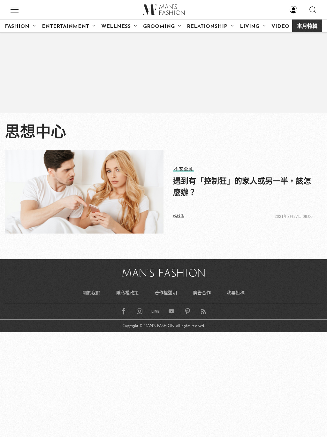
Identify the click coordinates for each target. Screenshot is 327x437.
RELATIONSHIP (207, 26)
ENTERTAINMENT (65, 26)
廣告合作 (202, 292)
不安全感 (183, 168)
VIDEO (280, 26)
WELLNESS (116, 26)
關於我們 (91, 292)
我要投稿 (236, 292)
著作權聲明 (166, 292)
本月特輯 (307, 26)
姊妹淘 (179, 216)
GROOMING (159, 26)
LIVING (249, 26)
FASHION (17, 26)
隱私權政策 (127, 292)
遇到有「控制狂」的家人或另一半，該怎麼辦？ (242, 187)
